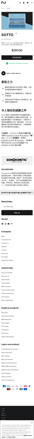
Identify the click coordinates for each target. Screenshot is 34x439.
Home (3, 8)
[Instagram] (5, 224)
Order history (5, 279)
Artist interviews (6, 352)
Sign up (17, 212)
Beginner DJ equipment (9, 363)
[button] (10, 73)
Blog (2, 236)
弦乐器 (8, 8)
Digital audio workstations (10, 369)
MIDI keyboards (6, 319)
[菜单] (32, 3)
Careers (4, 250)
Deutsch (3, 413)
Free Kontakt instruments (9, 349)
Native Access (6, 286)
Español (3, 419)
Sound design (6, 373)
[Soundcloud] (12, 224)
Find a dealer (5, 283)
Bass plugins (5, 323)
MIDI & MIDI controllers (8, 366)
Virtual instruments (7, 316)
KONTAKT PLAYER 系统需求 (15, 142)
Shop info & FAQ (6, 272)
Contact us (5, 243)
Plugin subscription (7, 336)
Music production (7, 359)
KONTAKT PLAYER (13, 135)
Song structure (6, 376)
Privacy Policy (12, 437)
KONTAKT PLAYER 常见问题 (11, 145)
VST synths (5, 326)
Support (4, 246)
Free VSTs (4, 312)
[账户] (24, 3)
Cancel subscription (8, 290)
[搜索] (20, 3)
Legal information (7, 260)
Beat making (5, 356)
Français (3, 417)
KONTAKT (25, 135)
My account (5, 276)
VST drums (5, 333)
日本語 (3, 410)
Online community (7, 293)
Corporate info (6, 239)
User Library (5, 296)
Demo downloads (7, 300)
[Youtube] (8, 224)
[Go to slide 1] (16, 33)
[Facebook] (2, 224)
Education (4, 257)
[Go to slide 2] (17, 33)
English (3, 408)
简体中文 (3, 415)
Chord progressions (8, 380)
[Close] (32, 423)
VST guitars (5, 329)
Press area (4, 253)
